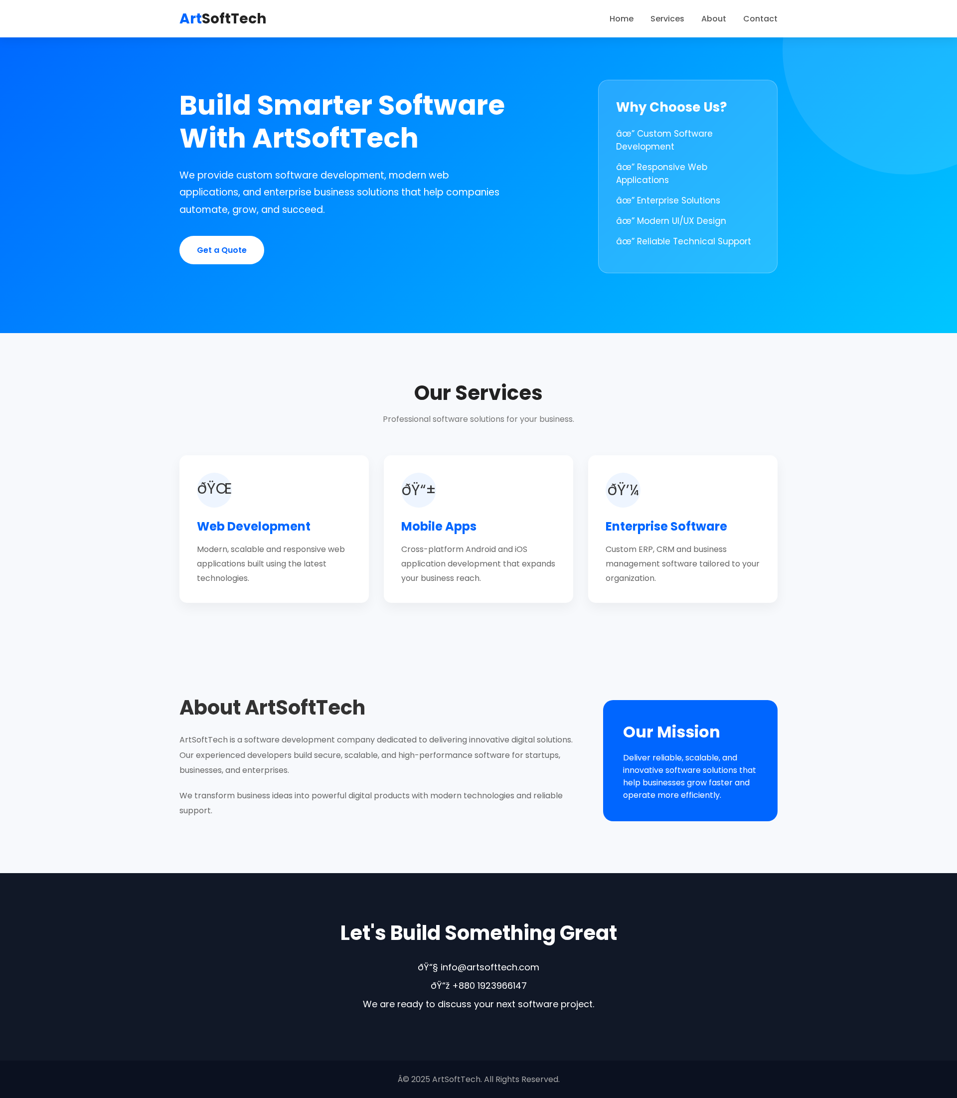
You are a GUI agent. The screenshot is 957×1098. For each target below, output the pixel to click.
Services (667, 18)
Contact (760, 18)
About (713, 18)
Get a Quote (222, 250)
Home (622, 18)
